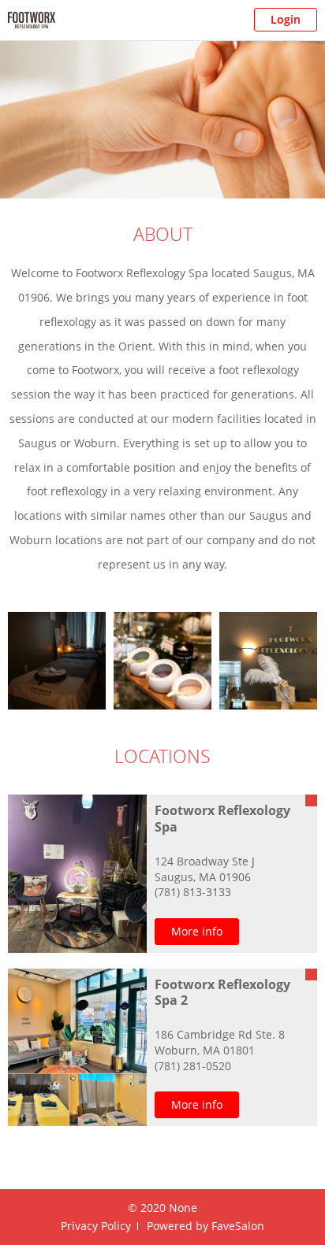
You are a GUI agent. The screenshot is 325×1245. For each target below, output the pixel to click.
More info (196, 931)
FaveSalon (237, 1225)
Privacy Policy (96, 1225)
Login (286, 19)
